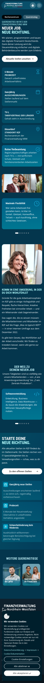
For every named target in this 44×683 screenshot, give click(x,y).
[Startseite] (14, 5)
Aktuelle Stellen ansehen (18, 58)
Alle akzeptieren (21, 673)
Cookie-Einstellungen (22, 659)
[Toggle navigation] (39, 5)
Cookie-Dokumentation (14, 654)
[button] (16, 233)
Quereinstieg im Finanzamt (30, 580)
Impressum (32, 650)
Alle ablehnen (20, 666)
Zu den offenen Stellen (20, 471)
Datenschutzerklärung (14, 650)
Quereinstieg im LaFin (11, 580)
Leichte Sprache (33, 5)
